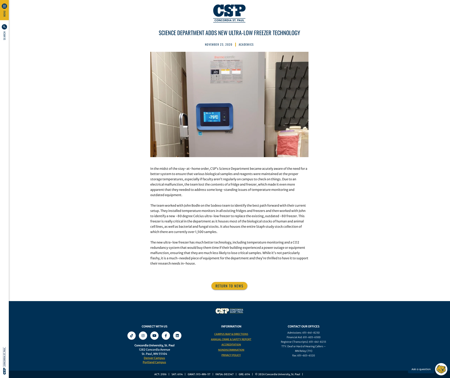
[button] (4, 32)
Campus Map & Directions (231, 334)
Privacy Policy (231, 355)
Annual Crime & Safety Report (231, 339)
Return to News (229, 285)
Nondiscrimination (231, 349)
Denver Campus (154, 358)
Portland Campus (154, 362)
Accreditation (231, 344)
